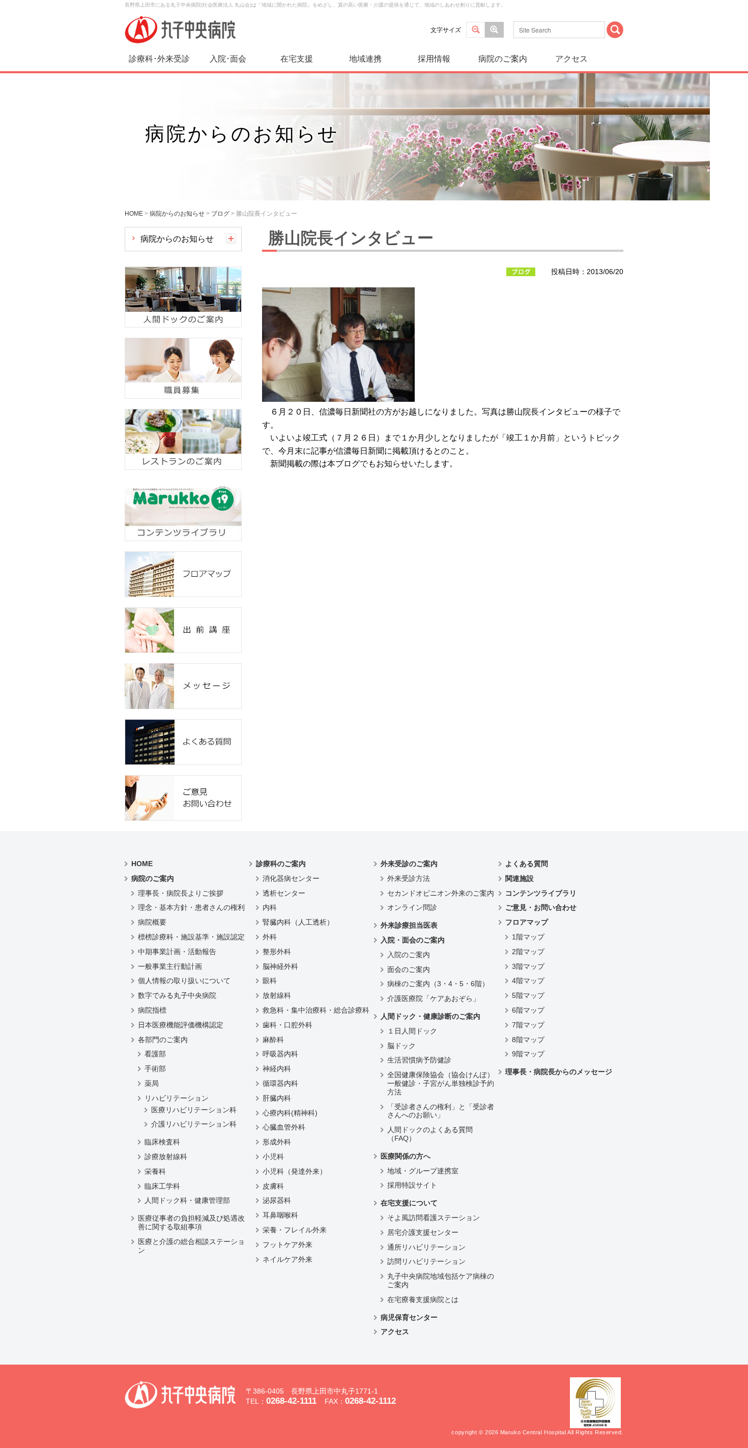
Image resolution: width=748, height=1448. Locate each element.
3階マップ (528, 966)
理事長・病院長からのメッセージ (558, 1072)
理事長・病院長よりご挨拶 (180, 893)
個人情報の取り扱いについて (184, 981)
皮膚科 (273, 1186)
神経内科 (277, 1069)
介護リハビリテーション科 (194, 1124)
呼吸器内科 (280, 1054)
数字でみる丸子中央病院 (177, 995)
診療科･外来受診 (159, 58)
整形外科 (277, 952)
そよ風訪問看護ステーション (433, 1218)
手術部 (155, 1069)
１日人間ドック (412, 1031)
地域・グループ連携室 (422, 1171)
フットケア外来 (287, 1244)
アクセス (571, 58)
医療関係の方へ (405, 1156)
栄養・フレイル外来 (295, 1230)
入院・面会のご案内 (413, 940)
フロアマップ (526, 922)
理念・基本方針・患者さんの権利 (191, 907)
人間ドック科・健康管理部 (187, 1200)
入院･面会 (228, 58)
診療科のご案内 (281, 864)
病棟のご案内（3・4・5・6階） (438, 984)
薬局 (152, 1083)
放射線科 (277, 995)
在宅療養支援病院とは (422, 1299)
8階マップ (528, 1040)
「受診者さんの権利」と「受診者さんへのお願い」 (440, 1111)
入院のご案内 (408, 955)
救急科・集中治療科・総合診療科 (316, 1010)
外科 (270, 937)
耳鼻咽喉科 (280, 1215)
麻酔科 (273, 1040)
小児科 (273, 1157)
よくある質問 (526, 864)
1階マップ (528, 937)
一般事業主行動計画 (170, 966)
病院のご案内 (502, 58)
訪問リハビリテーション (426, 1261)
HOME (142, 864)
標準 (475, 30)
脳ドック (401, 1046)
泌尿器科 (277, 1200)
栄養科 (155, 1171)
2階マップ (528, 952)
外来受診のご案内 (409, 864)
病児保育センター (409, 1317)
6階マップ (528, 1010)
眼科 (270, 981)
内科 (270, 907)
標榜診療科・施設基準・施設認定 (191, 937)
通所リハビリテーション (426, 1247)
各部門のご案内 (163, 1040)
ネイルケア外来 (287, 1259)
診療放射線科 (166, 1157)
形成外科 (277, 1142)
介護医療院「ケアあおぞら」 (433, 998)
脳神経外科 (280, 966)
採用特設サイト (412, 1185)
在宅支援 (296, 58)
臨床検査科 (162, 1142)
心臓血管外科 (284, 1127)
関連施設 (519, 878)
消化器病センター (291, 878)
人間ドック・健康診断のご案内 (430, 1016)
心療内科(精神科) (290, 1113)
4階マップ (528, 981)
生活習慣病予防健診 (419, 1060)
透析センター (284, 893)
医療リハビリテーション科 (194, 1110)
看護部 (155, 1054)
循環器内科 (280, 1083)
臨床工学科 (162, 1186)
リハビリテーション (177, 1098)
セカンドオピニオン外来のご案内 (440, 893)
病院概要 (152, 922)
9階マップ (528, 1054)
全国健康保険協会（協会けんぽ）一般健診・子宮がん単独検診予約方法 (440, 1083)
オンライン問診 (412, 907)
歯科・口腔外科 (287, 1025)
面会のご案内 (408, 969)
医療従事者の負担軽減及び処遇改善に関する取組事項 (191, 1222)
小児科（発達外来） (295, 1171)
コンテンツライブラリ (541, 893)
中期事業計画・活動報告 (177, 952)
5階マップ (528, 995)
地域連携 (365, 58)
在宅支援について (409, 1203)
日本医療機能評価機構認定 (180, 1025)
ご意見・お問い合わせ (541, 907)
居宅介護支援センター (422, 1232)
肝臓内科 (277, 1098)
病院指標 (152, 1010)
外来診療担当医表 (409, 925)
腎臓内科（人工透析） (298, 922)
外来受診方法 (408, 878)
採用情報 (434, 58)
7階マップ (528, 1025)
